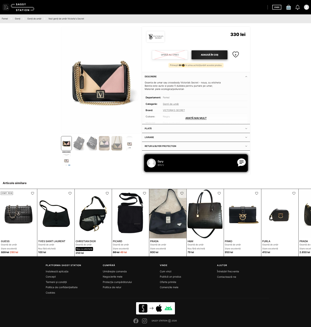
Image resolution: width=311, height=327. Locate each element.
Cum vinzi (165, 271)
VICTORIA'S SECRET (174, 110)
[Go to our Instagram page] (144, 321)
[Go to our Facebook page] (136, 321)
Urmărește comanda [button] (115, 271)
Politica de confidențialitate (62, 287)
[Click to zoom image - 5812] (101, 80)
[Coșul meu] (288, 7)
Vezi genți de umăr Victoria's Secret (66, 18)
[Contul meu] (306, 7)
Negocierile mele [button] (112, 276)
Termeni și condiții (56, 281)
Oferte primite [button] (168, 281)
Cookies (50, 292)
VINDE (277, 7)
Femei (5, 18)
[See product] (55, 213)
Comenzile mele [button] (169, 287)
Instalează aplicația (57, 271)
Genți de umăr (34, 18)
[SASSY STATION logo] (22, 7)
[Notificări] (297, 7)
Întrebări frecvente (228, 271)
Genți (17, 18)
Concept (51, 276)
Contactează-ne (226, 276)
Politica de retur (112, 287)
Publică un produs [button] (170, 276)
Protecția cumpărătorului (117, 281)
